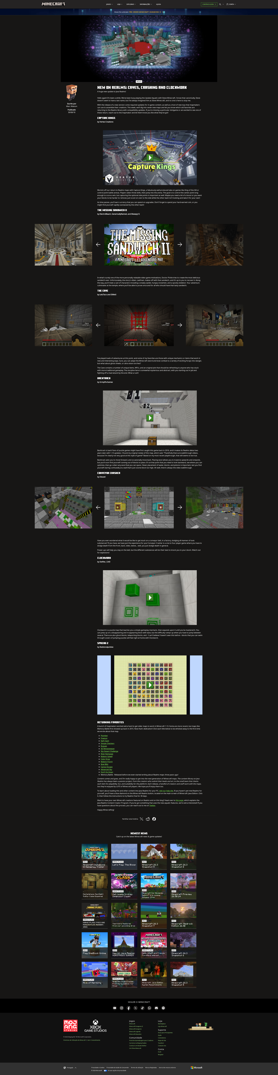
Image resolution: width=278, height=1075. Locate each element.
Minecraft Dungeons (135, 1029)
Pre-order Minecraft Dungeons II (145, 12)
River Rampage (107, 754)
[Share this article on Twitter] (141, 819)
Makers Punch (107, 762)
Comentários (162, 1038)
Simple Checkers (107, 743)
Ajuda (159, 1035)
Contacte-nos (162, 1046)
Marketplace (162, 1024)
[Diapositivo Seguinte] (180, 244)
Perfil (159, 1052)
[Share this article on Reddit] (148, 819)
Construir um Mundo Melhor (137, 1046)
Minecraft (132, 1024)
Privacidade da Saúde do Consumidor (118, 1067)
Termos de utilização (137, 1067)
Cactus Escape (107, 767)
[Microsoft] (196, 1067)
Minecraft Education (135, 1034)
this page (179, 800)
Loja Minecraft (162, 1026)
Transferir (161, 1043)
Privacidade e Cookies (97, 1067)
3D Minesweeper (108, 749)
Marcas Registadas (151, 1067)
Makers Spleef (107, 756)
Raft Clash (105, 741)
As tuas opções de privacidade (117, 1070)
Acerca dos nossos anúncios (167, 1067)
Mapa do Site (162, 1040)
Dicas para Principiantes (165, 1033)
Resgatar (160, 1054)
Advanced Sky (106, 769)
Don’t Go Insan (107, 772)
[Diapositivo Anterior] (98, 244)
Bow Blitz (104, 764)
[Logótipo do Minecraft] (53, 4)
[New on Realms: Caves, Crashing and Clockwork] (150, 157)
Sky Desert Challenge (109, 751)
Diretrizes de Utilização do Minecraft (74, 1040)
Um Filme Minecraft (135, 1048)
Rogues (104, 746)
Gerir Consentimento (93, 1040)
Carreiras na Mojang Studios (137, 1043)
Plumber (104, 735)
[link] (115, 1008)
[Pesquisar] (222, 4)
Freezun (104, 738)
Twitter (152, 805)
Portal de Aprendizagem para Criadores (141, 1040)
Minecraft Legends (135, 1031)
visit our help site (166, 791)
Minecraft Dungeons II (136, 1026)
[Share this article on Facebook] (154, 819)
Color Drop (105, 759)
